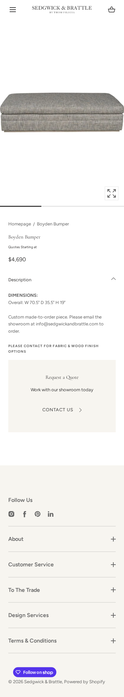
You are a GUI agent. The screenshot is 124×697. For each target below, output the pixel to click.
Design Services (28, 615)
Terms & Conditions (32, 640)
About (15, 539)
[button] (12, 10)
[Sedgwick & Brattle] (62, 9)
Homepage (19, 223)
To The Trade (24, 590)
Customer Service (31, 564)
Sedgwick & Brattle (43, 681)
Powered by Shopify (84, 681)
